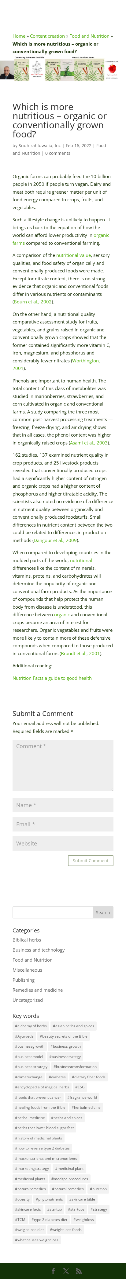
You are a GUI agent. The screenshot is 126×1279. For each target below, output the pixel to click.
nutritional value (73, 255)
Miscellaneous (27, 970)
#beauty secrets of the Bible (63, 1036)
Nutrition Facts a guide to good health (52, 678)
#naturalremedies (30, 1188)
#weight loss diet (29, 1229)
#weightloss (83, 1219)
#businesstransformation (75, 1066)
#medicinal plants (30, 1178)
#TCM (20, 1219)
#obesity (22, 1199)
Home (19, 36)
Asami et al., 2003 (89, 443)
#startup (54, 1209)
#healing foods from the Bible (40, 1107)
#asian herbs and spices (73, 1025)
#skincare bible (82, 1199)
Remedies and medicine (38, 990)
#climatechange (29, 1077)
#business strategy (31, 1066)
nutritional (81, 560)
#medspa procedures (69, 1178)
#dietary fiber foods (89, 1077)
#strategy (99, 1209)
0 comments (57, 153)
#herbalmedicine (86, 1107)
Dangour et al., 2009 (55, 540)
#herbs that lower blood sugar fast (44, 1127)
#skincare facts (28, 1209)
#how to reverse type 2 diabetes (42, 1148)
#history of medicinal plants (38, 1138)
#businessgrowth (29, 1046)
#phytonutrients (49, 1199)
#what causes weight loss (36, 1240)
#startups (76, 1209)
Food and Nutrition (89, 36)
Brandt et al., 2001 (80, 653)
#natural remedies (68, 1188)
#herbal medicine (30, 1117)
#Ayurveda (24, 1036)
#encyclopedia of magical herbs (42, 1087)
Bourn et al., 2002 (33, 302)
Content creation (47, 36)
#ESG (80, 1087)
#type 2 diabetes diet (49, 1219)
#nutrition (98, 1188)
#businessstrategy (65, 1056)
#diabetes (57, 1077)
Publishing (24, 980)
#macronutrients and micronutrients (46, 1158)
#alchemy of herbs (31, 1025)
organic (62, 614)
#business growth (65, 1046)
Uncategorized (28, 1000)
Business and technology (39, 950)
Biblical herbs (27, 940)
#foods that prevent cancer (38, 1097)
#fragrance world (82, 1097)
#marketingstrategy (32, 1168)
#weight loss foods (66, 1229)
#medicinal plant (69, 1168)
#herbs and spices (66, 1117)
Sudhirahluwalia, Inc (40, 145)
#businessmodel (29, 1056)
